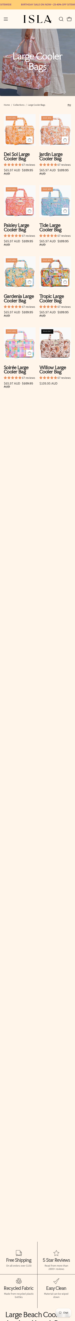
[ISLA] (37, 19)
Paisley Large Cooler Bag (16, 227)
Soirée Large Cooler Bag (16, 369)
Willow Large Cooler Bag (52, 369)
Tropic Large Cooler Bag (51, 298)
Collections (18, 105)
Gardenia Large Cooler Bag (19, 298)
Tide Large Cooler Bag (50, 227)
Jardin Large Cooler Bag (50, 156)
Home (7, 105)
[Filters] (69, 105)
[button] (60, 19)
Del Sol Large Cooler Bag (17, 156)
